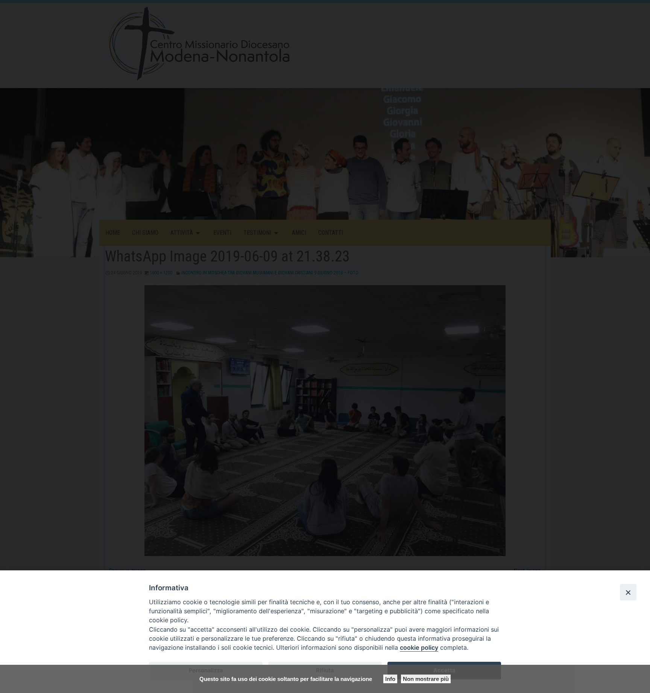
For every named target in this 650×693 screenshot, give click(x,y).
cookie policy (419, 647)
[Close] (628, 592)
